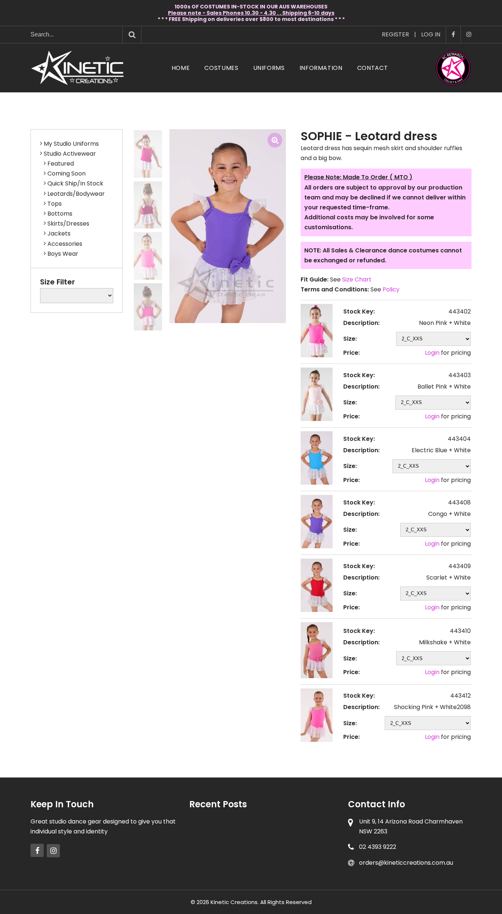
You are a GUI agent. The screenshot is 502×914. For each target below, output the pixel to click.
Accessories (64, 244)
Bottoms (59, 213)
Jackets (59, 233)
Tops (54, 203)
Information (321, 68)
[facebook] (37, 850)
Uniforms (269, 68)
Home (181, 68)
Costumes (221, 68)
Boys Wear (62, 253)
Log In (430, 34)
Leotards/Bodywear (76, 193)
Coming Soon (66, 173)
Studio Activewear (70, 153)
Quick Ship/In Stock (75, 183)
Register (395, 34)
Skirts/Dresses (68, 223)
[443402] (148, 256)
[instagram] (53, 850)
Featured (60, 163)
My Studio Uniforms (71, 143)
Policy (391, 289)
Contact (372, 68)
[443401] (148, 154)
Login (432, 352)
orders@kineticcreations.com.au (406, 862)
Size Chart (357, 279)
